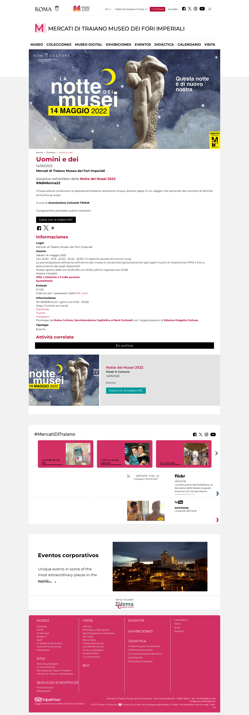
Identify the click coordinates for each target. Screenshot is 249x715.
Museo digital (88, 45)
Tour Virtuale (167, 462)
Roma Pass (89, 639)
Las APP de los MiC (94, 646)
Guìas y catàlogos (93, 650)
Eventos (143, 45)
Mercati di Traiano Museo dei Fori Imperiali (116, 28)
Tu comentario (91, 656)
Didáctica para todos (140, 649)
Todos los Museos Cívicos (129, 9)
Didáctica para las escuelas (144, 646)
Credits (174, 704)
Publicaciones (45, 687)
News (177, 623)
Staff (39, 639)
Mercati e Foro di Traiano (71, 703)
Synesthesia (44, 280)
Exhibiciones (118, 45)
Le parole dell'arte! (186, 510)
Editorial (42, 626)
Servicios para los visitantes (98, 633)
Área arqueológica (48, 663)
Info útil (87, 626)
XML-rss (213, 706)
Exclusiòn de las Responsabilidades (150, 704)
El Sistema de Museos (49, 643)
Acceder (173, 9)
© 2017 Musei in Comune (104, 704)
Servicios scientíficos (57, 682)
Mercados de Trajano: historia (54, 670)
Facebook (42, 309)
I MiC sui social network (110, 462)
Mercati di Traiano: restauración (55, 673)
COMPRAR (157, 9)
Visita (209, 45)
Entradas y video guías (96, 629)
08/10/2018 (194, 488)
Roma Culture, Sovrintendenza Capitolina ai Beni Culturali (93, 320)
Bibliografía (43, 690)
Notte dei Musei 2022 (98, 179)
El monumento (46, 666)
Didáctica (164, 45)
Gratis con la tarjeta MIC (56, 219)
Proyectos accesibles (140, 661)
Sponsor (179, 631)
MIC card (81, 293)
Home (39, 152)
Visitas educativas (93, 643)
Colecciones (58, 45)
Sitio (41, 658)
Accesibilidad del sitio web (194, 704)
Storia (40, 629)
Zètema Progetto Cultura (181, 320)
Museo (36, 45)
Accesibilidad (91, 653)
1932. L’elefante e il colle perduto (58, 277)
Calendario (189, 45)
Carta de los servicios (49, 646)
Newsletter (43, 650)
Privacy (126, 704)
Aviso (177, 627)
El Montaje (43, 633)
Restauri (41, 636)
